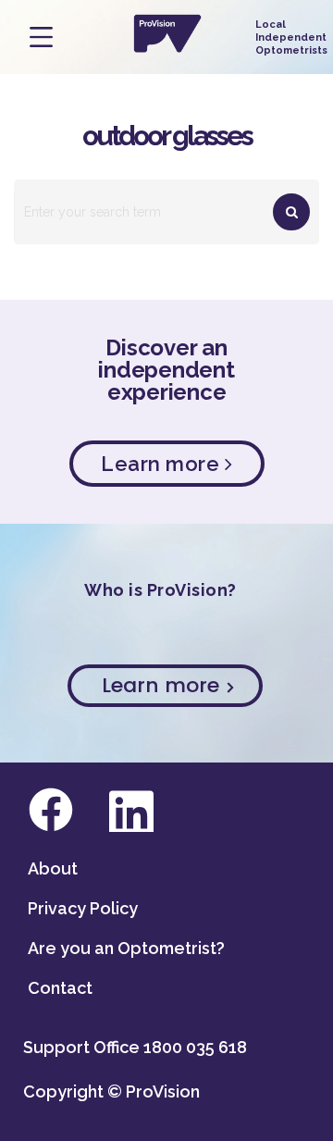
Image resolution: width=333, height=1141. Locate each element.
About (53, 868)
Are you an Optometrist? (126, 948)
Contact (60, 988)
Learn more (163, 464)
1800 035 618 (195, 1047)
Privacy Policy (83, 908)
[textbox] (167, 212)
